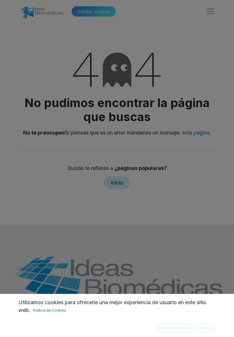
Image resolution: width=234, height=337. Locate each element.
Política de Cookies (49, 310)
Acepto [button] (205, 328)
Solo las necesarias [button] (174, 328)
